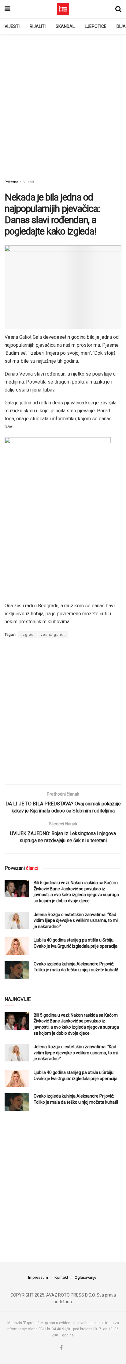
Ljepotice (95, 26)
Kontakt (61, 1277)
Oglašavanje (85, 1277)
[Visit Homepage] (63, 9)
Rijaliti (38, 26)
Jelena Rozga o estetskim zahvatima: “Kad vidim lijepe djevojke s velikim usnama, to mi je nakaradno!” (76, 920)
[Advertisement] (63, 103)
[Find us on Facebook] (61, 1347)
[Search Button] (118, 9)
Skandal (65, 26)
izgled (27, 634)
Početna (11, 182)
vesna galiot (53, 634)
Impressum (38, 1277)
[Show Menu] (7, 9)
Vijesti (12, 26)
